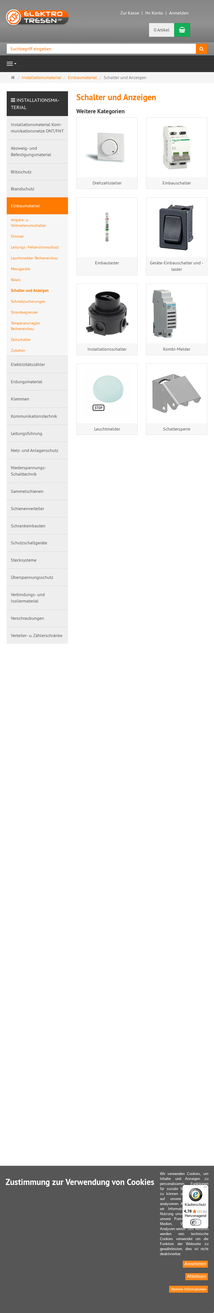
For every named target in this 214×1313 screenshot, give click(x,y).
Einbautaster (107, 262)
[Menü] (205, 1188)
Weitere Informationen (188, 1289)
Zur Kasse (129, 13)
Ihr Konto (154, 13)
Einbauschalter (176, 183)
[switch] (195, 1222)
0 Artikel (161, 30)
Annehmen (195, 1264)
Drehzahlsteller (107, 183)
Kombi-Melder (176, 349)
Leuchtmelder (107, 429)
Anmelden (179, 13)
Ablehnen (196, 1276)
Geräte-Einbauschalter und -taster (176, 266)
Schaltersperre (176, 429)
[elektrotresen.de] (37, 16)
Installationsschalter (107, 349)
